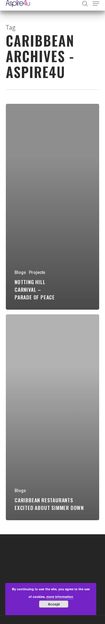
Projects (37, 272)
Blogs (20, 272)
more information (59, 596)
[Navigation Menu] (96, 3)
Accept (54, 604)
